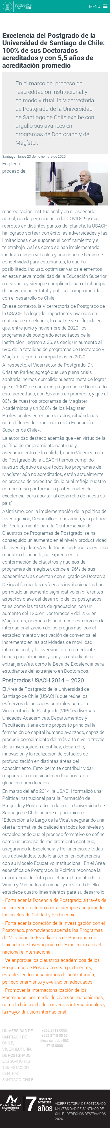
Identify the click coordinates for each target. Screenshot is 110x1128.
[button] (94, 6)
